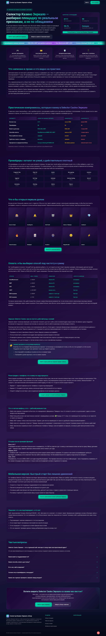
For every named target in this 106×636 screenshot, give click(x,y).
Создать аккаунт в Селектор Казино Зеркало (53, 395)
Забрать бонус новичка (62, 604)
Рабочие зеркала (49, 620)
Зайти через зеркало (43, 604)
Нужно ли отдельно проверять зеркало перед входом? (25, 577)
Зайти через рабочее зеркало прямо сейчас (53, 361)
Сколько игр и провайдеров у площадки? (20, 572)
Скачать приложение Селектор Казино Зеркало (53, 496)
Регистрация (95, 2)
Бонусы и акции (48, 623)
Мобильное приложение (51, 626)
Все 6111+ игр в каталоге (53, 249)
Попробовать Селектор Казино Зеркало (80, 32)
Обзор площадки (49, 618)
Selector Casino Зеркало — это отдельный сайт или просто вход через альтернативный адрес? (37, 547)
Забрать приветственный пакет (40, 36)
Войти (87, 2)
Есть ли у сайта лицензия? (16, 567)
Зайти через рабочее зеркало (17, 36)
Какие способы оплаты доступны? (19, 562)
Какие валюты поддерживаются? (18, 557)
